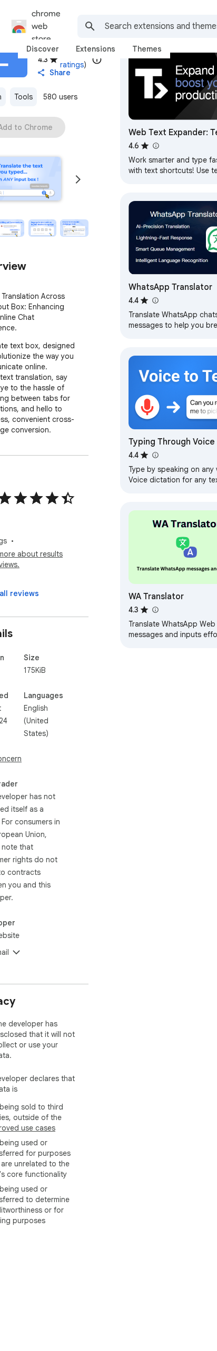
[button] (42, 228)
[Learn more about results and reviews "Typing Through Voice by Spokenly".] (154, 455)
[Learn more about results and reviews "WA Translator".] (154, 609)
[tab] (42, 48)
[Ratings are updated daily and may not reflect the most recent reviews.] (96, 59)
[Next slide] (77, 179)
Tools (23, 97)
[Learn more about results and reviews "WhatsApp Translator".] (154, 300)
